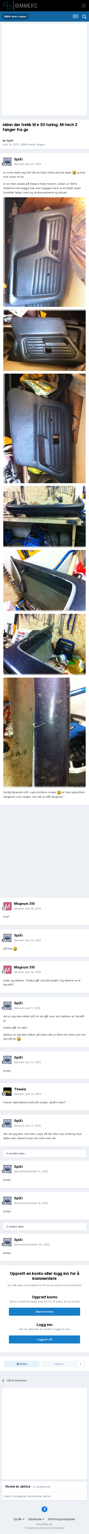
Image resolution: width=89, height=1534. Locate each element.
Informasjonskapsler (61, 1519)
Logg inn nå (44, 1339)
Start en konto (44, 1311)
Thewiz (20, 1089)
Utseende (35, 1519)
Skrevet (27, 164)
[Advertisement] (44, 69)
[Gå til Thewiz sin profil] (7, 1091)
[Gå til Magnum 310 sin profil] (7, 906)
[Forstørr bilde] (74, 172)
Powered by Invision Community (44, 1527)
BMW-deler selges (33, 144)
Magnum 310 (24, 903)
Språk (18, 1519)
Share (23, 1364)
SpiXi (9, 140)
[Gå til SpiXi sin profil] (7, 162)
